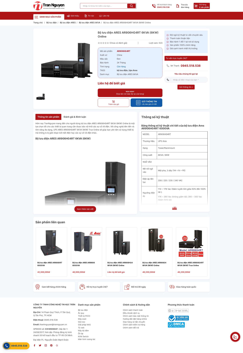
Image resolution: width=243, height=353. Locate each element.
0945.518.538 (19, 345)
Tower (161, 148)
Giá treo (81, 322)
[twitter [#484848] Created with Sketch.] (40, 346)
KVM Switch (83, 336)
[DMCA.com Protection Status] (176, 324)
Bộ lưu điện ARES (68, 22)
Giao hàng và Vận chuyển (134, 322)
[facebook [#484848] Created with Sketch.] (34, 346)
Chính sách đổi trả (131, 327)
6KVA (160, 155)
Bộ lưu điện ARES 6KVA (89, 22)
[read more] (48, 5)
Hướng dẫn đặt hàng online (135, 319)
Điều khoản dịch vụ (131, 313)
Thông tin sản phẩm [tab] (48, 116)
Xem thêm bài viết (85, 209)
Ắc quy (81, 313)
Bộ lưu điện (51, 22)
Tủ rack (81, 327)
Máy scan (82, 319)
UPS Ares (162, 141)
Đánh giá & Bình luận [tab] (75, 116)
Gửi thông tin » (186, 87)
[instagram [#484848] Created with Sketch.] (46, 346)
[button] (131, 6)
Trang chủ (38, 22)
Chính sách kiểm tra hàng (134, 325)
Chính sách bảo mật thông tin (136, 316)
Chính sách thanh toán (133, 310)
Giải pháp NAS (84, 325)
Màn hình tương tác (86, 339)
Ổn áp (80, 333)
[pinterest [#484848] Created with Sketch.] (51, 346)
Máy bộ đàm (83, 330)
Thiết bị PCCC (84, 316)
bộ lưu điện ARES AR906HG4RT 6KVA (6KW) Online (104, 123)
